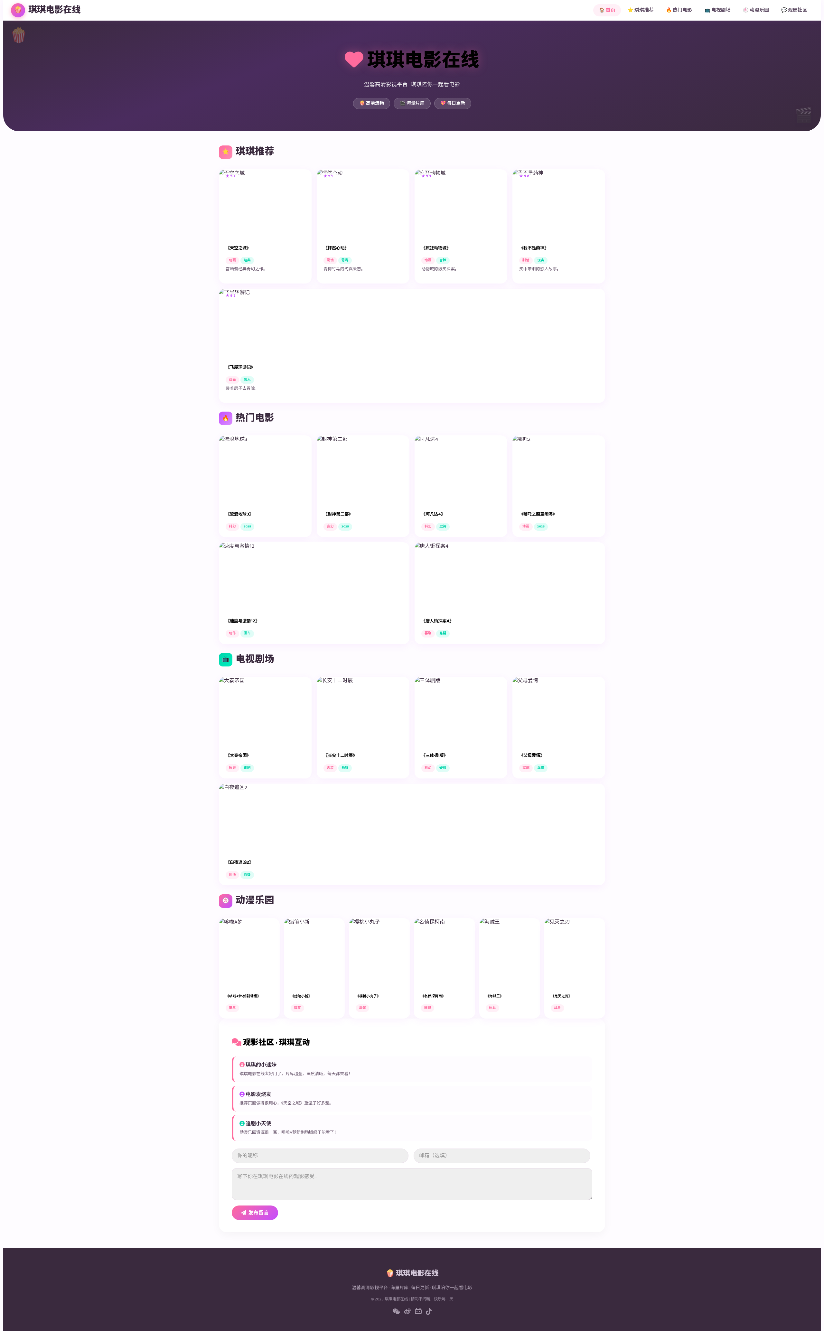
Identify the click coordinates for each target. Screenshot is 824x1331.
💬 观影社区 (794, 10)
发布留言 (258, 1213)
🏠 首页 (607, 10)
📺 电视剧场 (718, 10)
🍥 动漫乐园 (756, 10)
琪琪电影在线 (47, 10)
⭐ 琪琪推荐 (641, 10)
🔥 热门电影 (679, 10)
